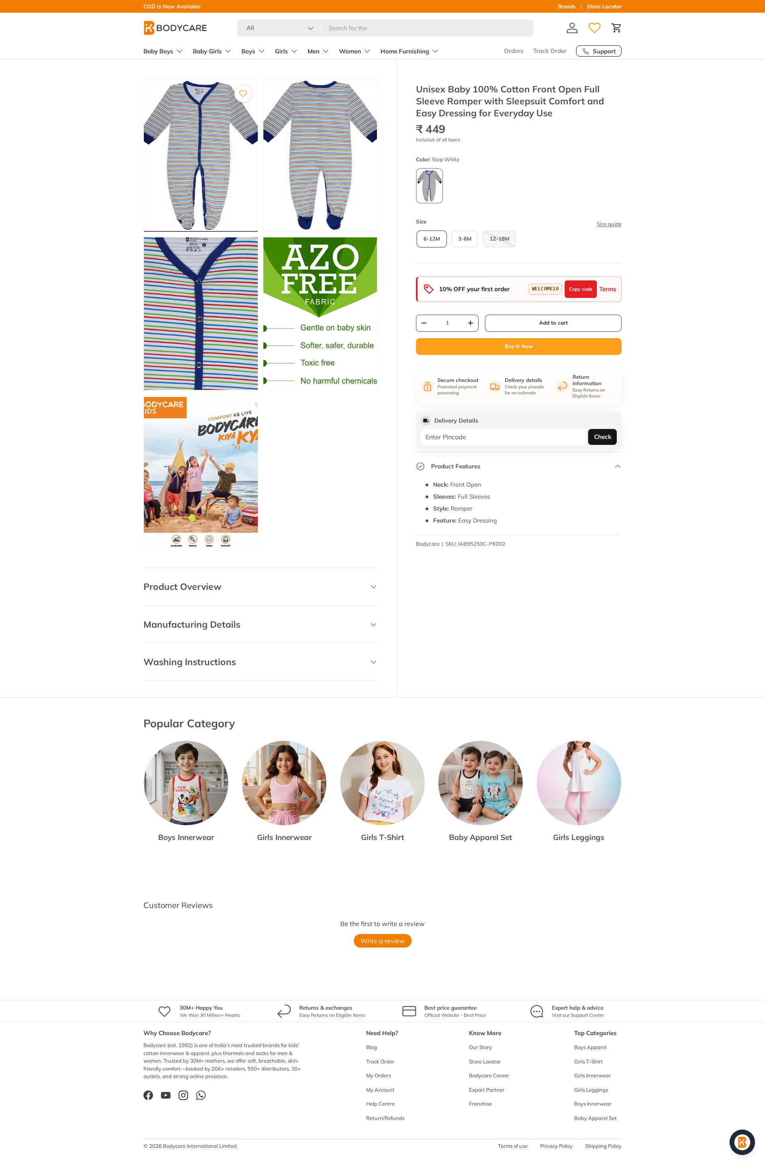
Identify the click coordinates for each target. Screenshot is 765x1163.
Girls (281, 51)
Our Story (480, 1047)
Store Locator (604, 6)
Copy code (580, 289)
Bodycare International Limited (200, 1146)
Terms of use (513, 1146)
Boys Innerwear (186, 837)
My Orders (378, 1075)
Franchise (480, 1103)
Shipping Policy (603, 1146)
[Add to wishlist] (243, 93)
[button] (617, 28)
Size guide (609, 224)
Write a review (383, 941)
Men (314, 51)
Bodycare (427, 543)
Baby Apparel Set (480, 837)
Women (350, 51)
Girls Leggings (578, 837)
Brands (567, 6)
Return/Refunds (385, 1118)
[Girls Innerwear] (284, 783)
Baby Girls (207, 51)
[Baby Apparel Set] (480, 783)
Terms (607, 289)
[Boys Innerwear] (186, 783)
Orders (514, 51)
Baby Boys (158, 51)
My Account (380, 1090)
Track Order (550, 51)
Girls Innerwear (284, 837)
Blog (371, 1047)
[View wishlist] (594, 28)
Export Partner (486, 1090)
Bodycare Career (489, 1075)
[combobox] (385, 28)
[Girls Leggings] (579, 783)
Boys (248, 51)
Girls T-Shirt (382, 837)
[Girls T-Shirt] (382, 783)
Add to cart (553, 322)
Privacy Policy (556, 1146)
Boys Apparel (590, 1047)
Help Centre (380, 1103)
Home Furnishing (405, 51)
